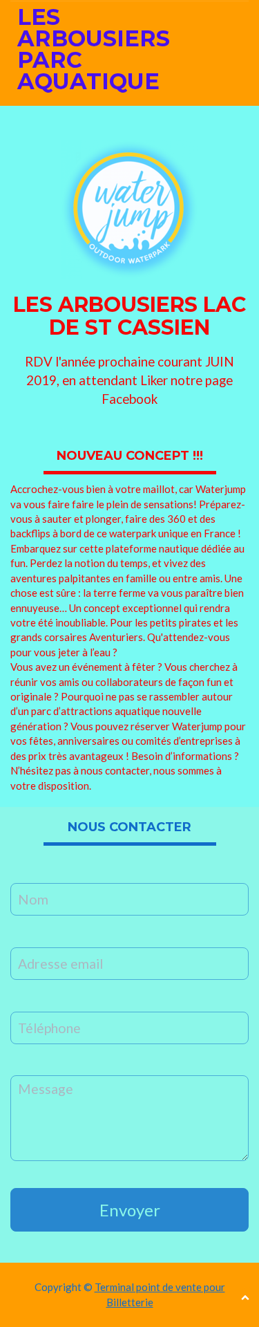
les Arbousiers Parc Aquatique (93, 49)
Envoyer (129, 1210)
